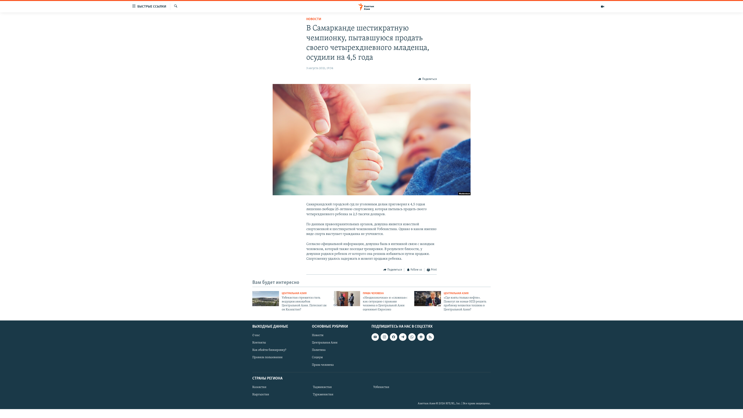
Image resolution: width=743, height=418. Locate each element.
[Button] (427, 79)
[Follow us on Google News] (421, 337)
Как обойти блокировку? (269, 350)
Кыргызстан (260, 394)
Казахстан (259, 387)
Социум (317, 357)
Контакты (259, 342)
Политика (319, 350)
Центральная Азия (294, 293)
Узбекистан (381, 387)
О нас (256, 335)
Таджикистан (322, 387)
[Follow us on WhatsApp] (412, 337)
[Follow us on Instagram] (384, 337)
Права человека (373, 293)
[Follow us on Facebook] (393, 337)
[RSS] (430, 337)
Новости (313, 19)
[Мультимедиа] (602, 6)
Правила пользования (267, 357)
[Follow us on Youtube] (375, 337)
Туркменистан (323, 394)
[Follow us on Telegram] (402, 337)
